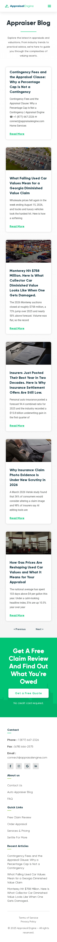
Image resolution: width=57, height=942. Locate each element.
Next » (39, 629)
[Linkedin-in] (36, 766)
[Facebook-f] (10, 766)
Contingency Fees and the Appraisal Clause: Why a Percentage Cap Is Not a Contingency (28, 82)
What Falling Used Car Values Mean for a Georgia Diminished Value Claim (27, 878)
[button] (49, 6)
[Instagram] (19, 766)
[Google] (27, 766)
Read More (17, 134)
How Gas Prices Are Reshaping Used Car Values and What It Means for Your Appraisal (26, 572)
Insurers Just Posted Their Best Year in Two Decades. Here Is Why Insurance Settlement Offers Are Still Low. (28, 382)
